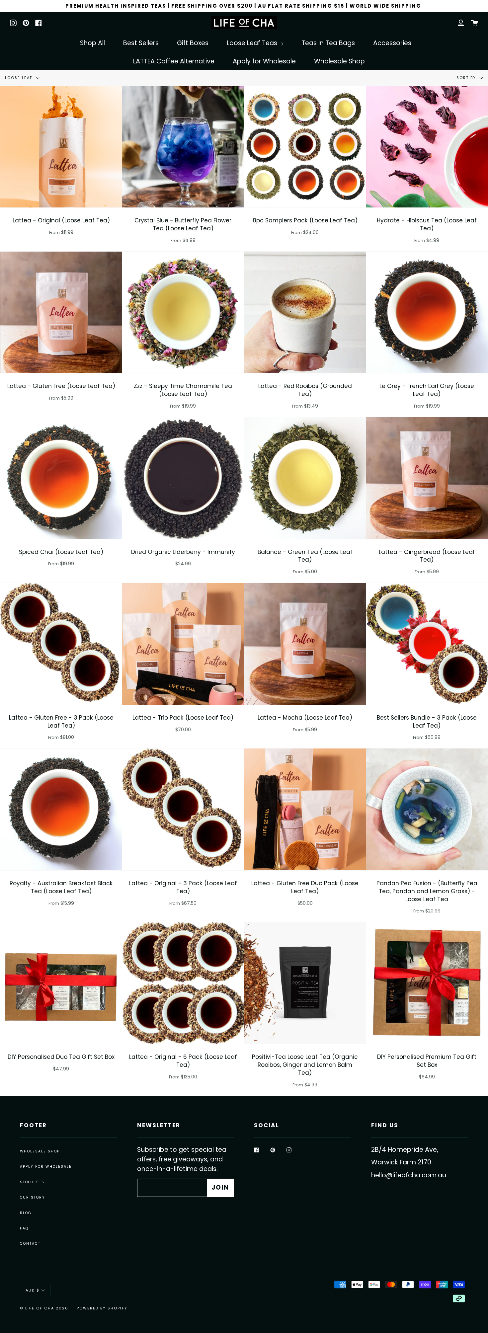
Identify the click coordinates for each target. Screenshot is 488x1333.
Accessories (392, 43)
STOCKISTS (32, 1182)
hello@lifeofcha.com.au (408, 1175)
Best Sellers (141, 43)
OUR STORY (32, 1197)
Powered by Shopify (102, 1308)
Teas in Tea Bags (328, 43)
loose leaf (19, 77)
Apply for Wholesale (264, 61)
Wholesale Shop (339, 61)
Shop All (92, 43)
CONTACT (30, 1243)
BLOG (26, 1213)
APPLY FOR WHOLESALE (46, 1166)
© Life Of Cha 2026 (44, 1308)
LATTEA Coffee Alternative (173, 61)
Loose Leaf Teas (253, 43)
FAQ (24, 1228)
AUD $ (33, 1290)
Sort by (467, 77)
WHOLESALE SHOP (40, 1151)
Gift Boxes (192, 43)
